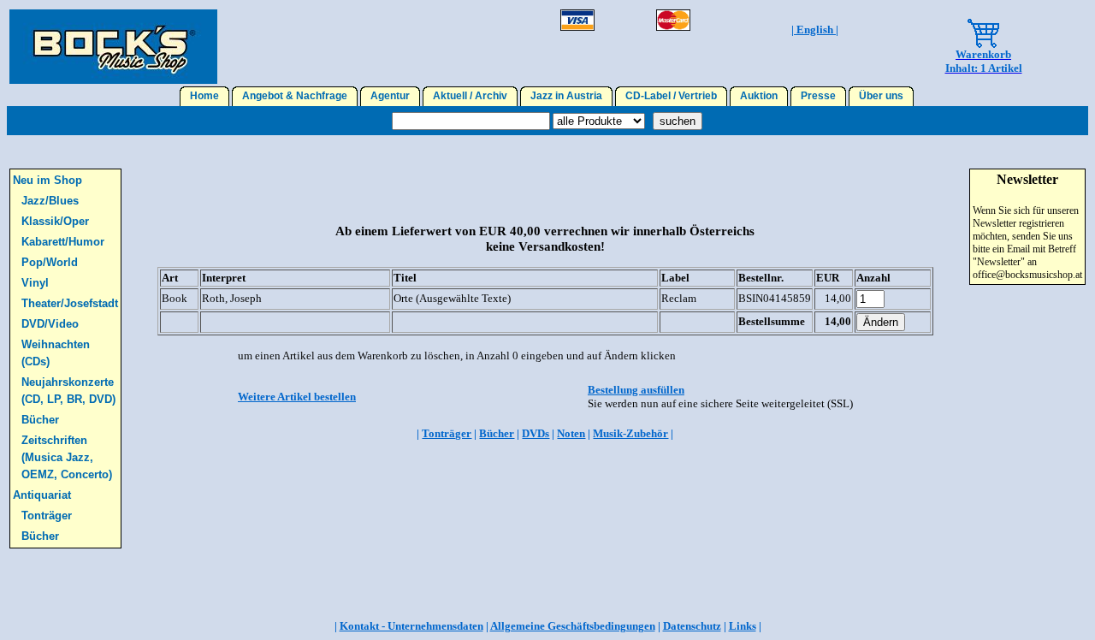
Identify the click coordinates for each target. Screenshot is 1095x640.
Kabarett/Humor (62, 241)
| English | (814, 29)
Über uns (881, 96)
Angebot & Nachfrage (294, 96)
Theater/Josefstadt (69, 303)
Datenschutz (692, 625)
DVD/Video (50, 323)
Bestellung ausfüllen (636, 389)
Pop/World (49, 262)
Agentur (390, 96)
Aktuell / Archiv (470, 96)
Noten (571, 433)
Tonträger (46, 515)
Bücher (40, 419)
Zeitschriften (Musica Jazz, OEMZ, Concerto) (66, 457)
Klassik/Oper (55, 221)
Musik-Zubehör (630, 433)
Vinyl (35, 282)
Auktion (759, 96)
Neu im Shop (47, 180)
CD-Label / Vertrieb (671, 96)
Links (742, 625)
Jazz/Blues (50, 200)
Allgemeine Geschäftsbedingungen (572, 625)
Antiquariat (42, 495)
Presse (818, 96)
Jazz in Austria (566, 96)
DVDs (535, 433)
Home (204, 96)
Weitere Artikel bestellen (297, 396)
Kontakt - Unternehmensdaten (411, 625)
